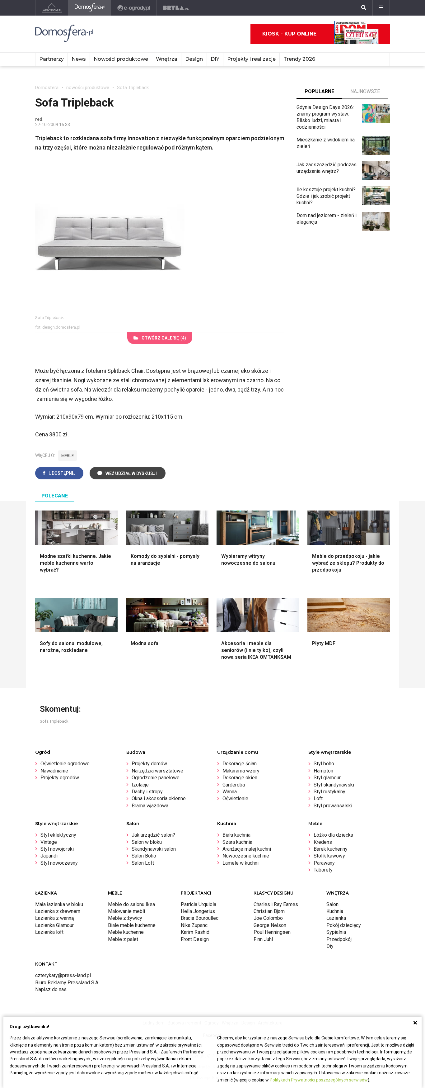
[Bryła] (176, 8)
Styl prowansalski (333, 806)
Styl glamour (327, 778)
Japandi (49, 856)
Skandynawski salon (154, 849)
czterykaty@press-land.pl (63, 975)
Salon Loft (143, 863)
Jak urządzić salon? (153, 835)
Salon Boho (144, 856)
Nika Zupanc (194, 925)
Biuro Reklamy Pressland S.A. (67, 983)
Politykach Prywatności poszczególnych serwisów (319, 1079)
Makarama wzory (240, 771)
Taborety (323, 870)
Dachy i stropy (147, 792)
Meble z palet (123, 939)
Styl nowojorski (57, 849)
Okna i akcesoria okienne (159, 798)
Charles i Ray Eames (276, 904)
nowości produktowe (87, 87)
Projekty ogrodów (59, 778)
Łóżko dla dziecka (333, 835)
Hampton (323, 771)
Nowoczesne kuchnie (245, 856)
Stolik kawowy (329, 856)
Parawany (324, 863)
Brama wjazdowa (150, 806)
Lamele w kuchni (240, 863)
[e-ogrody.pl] (134, 8)
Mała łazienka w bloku (59, 904)
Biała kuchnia (236, 835)
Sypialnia (336, 932)
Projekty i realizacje (251, 59)
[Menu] (381, 8)
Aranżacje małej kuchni (246, 849)
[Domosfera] (89, 8)
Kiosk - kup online (289, 34)
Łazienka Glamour (54, 925)
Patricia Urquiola (198, 904)
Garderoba (233, 785)
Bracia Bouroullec (199, 918)
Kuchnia (334, 911)
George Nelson (270, 925)
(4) (164, 337)
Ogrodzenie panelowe (156, 778)
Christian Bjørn (269, 911)
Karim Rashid (195, 932)
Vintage (48, 842)
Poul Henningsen (272, 932)
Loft (318, 798)
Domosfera (46, 87)
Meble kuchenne (126, 932)
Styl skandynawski (334, 785)
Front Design (195, 939)
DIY (215, 59)
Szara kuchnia (237, 842)
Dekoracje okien (239, 778)
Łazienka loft (49, 932)
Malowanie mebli (126, 911)
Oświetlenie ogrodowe (65, 764)
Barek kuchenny (331, 849)
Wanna (229, 792)
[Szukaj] (363, 8)
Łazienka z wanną (54, 918)
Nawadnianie (54, 771)
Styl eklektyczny (58, 835)
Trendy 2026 (299, 59)
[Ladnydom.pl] (51, 8)
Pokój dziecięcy (343, 925)
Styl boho (324, 764)
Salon (332, 904)
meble (67, 455)
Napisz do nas (51, 989)
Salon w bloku (147, 842)
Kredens (323, 842)
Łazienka (336, 918)
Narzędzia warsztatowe (157, 771)
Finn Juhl (263, 939)
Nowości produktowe (121, 59)
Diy (330, 946)
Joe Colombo (268, 918)
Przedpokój (339, 939)
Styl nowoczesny (59, 863)
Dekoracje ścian (239, 764)
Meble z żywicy (125, 918)
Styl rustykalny (329, 792)
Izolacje (140, 785)
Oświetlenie (235, 798)
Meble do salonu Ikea (131, 904)
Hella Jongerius (198, 911)
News (79, 59)
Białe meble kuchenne (132, 925)
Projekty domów (149, 764)
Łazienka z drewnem (57, 911)
